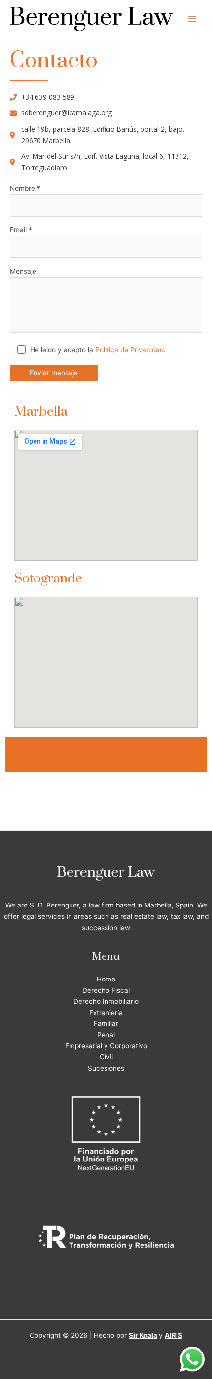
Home (106, 979)
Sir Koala (143, 1335)
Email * (21, 230)
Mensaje (23, 271)
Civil (106, 1057)
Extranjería (106, 1012)
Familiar (106, 1023)
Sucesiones (106, 1068)
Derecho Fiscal (106, 990)
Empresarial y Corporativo (106, 1046)
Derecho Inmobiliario (106, 1001)
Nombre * (25, 188)
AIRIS (173, 1335)
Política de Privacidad (129, 350)
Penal (106, 1035)
